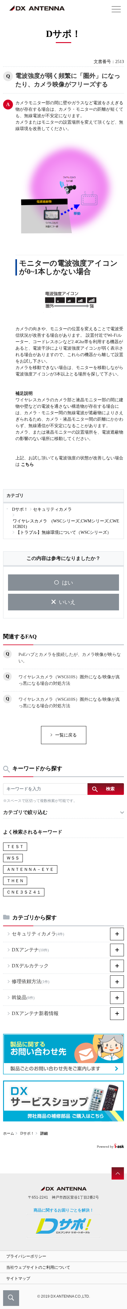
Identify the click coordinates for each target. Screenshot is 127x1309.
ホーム (8, 1133)
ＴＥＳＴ (15, 846)
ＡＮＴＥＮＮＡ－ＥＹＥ (30, 869)
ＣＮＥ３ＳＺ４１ (23, 892)
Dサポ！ (27, 1133)
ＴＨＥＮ (15, 881)
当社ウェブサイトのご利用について (38, 1267)
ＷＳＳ (12, 858)
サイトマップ (18, 1278)
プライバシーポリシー (26, 1256)
